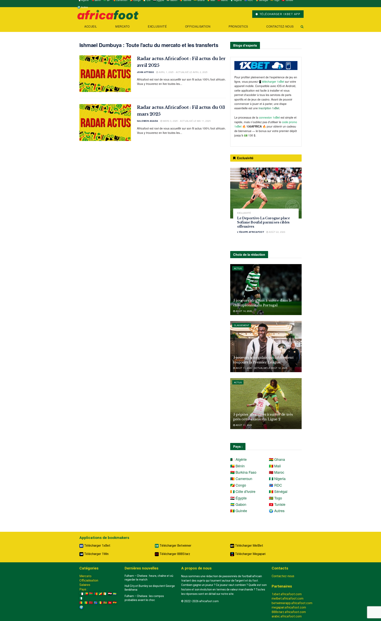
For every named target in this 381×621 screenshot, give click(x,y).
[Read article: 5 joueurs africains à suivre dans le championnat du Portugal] (266, 289)
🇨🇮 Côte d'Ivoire (242, 491)
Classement (241, 325)
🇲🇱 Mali (275, 465)
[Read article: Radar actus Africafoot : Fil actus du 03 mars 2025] (105, 122)
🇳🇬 (81, 598)
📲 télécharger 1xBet (271, 81)
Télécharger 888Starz (174, 554)
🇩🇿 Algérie (238, 459)
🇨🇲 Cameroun (241, 478)
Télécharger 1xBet (96, 545)
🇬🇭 (115, 603)
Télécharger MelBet (248, 545)
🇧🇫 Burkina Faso (243, 472)
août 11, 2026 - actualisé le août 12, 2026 (261, 367)
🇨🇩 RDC (275, 485)
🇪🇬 (110, 594)
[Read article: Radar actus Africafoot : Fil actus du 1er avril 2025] (105, 73)
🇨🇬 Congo (238, 485)
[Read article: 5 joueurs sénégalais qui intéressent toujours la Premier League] (266, 346)
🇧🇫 (91, 594)
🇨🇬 (100, 594)
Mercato (122, 26)
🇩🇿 (81, 594)
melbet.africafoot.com (287, 598)
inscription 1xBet (269, 108)
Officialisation (197, 26)
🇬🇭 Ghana (277, 459)
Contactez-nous (280, 26)
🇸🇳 (100, 603)
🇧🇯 (86, 594)
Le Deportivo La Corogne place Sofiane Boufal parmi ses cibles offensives (263, 222)
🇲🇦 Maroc (276, 472)
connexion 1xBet (269, 117)
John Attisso (145, 72)
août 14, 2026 (243, 310)
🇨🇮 (105, 594)
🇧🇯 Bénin (237, 465)
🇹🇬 (105, 603)
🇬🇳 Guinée (238, 510)
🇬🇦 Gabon (238, 504)
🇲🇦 (91, 603)
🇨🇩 (96, 603)
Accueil (90, 26)
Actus (238, 268)
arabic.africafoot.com (287, 616)
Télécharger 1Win (96, 554)
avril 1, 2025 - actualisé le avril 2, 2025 (182, 72)
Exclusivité (157, 26)
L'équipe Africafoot (250, 231)
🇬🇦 (115, 594)
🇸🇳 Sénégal (278, 491)
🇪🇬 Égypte (238, 497)
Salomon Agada (147, 120)
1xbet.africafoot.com (287, 594)
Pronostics (238, 26)
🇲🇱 (86, 603)
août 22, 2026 (276, 231)
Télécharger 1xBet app (279, 14)
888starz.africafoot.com (289, 612)
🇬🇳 (81, 603)
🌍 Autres (82, 7)
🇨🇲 (96, 594)
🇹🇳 (110, 603)
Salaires (84, 585)
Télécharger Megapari (250, 554)
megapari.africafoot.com (289, 607)
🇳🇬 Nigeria (277, 478)
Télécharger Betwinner (175, 545)
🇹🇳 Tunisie (277, 504)
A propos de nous (196, 568)
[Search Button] (302, 26)
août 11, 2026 (243, 424)
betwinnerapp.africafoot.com (292, 603)
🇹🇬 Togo (275, 497)
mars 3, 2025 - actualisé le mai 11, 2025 (186, 120)
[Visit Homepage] (108, 14)
